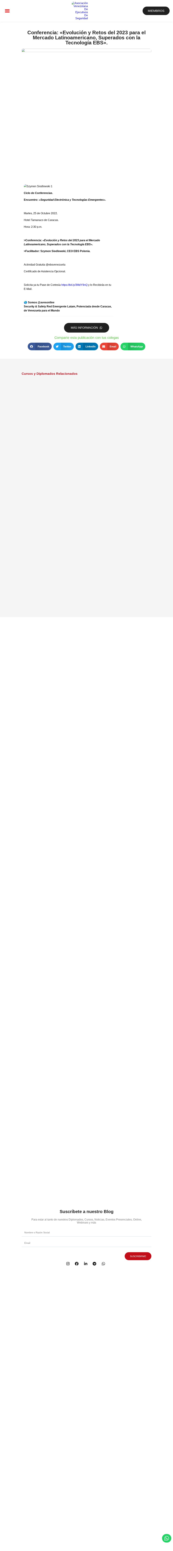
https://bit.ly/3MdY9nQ (74, 284)
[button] (7, 11)
